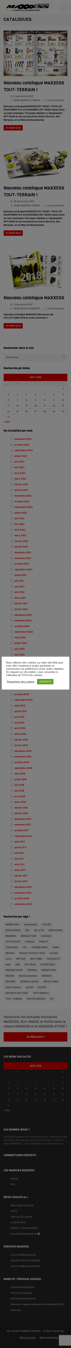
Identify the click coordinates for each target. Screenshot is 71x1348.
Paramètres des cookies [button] (20, 681)
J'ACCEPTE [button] (45, 681)
